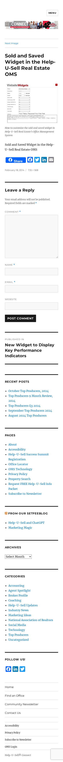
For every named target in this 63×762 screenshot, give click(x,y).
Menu (52, 12)
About (12, 444)
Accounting (16, 585)
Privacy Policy (17, 474)
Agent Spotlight (19, 590)
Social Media (17, 625)
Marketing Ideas (19, 615)
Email (10, 282)
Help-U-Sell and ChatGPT (26, 522)
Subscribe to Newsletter (24, 493)
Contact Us (13, 713)
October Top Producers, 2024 (28, 391)
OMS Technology (20, 469)
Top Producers (18, 635)
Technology (16, 630)
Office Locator (18, 464)
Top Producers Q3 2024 (24, 405)
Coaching (14, 600)
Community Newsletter (21, 704)
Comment (13, 211)
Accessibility (17, 449)
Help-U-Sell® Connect (18, 755)
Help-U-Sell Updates (23, 605)
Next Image (11, 43)
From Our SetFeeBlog (28, 513)
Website (11, 299)
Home (9, 687)
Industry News (18, 610)
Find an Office (14, 695)
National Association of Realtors (30, 620)
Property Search (19, 479)
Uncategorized (18, 639)
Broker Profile (18, 595)
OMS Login (11, 746)
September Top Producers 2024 (30, 410)
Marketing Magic (20, 527)
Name (10, 264)
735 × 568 (33, 170)
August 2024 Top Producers (27, 415)
